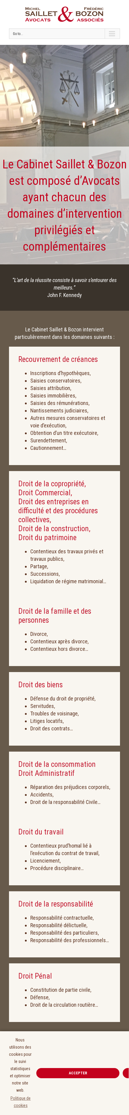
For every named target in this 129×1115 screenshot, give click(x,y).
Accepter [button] (78, 1073)
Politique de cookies (20, 1102)
